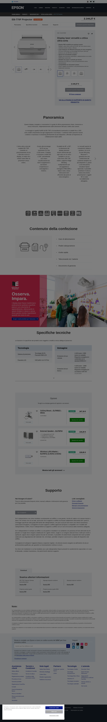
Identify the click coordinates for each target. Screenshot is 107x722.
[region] (33, 712)
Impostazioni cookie (54, 715)
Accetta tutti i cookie (54, 707)
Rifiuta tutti (54, 711)
